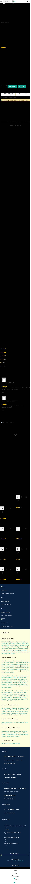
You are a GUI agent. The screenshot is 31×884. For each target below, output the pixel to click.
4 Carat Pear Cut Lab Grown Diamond (16, 694)
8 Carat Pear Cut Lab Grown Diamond (16, 699)
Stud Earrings (9, 645)
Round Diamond (21, 708)
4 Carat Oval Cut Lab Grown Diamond (16, 679)
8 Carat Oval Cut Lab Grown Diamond (16, 684)
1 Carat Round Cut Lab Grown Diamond (11, 661)
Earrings (3, 645)
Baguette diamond (24, 714)
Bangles (13, 653)
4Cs (10, 743)
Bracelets (4, 650)
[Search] (22, 1)
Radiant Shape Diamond (13, 732)
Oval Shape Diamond (15, 731)
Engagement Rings (13, 641)
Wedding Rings (23, 641)
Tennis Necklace (21, 652)
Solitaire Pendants (24, 645)
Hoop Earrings (5, 648)
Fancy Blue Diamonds (18, 722)
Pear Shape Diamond (15, 709)
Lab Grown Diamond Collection (9, 708)
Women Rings (5, 641)
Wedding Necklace (11, 652)
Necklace (4, 652)
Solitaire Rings (5, 643)
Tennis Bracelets (11, 650)
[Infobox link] (15, 590)
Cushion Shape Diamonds (13, 714)
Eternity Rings (25, 643)
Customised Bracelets (21, 650)
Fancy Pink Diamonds (7, 722)
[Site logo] (15, 1)
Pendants (16, 645)
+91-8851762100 (14, 837)
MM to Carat (5, 743)
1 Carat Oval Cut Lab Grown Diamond (11, 676)
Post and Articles (16, 743)
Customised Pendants (22, 648)
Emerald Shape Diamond (13, 711)
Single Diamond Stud (22, 647)
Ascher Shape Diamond (12, 713)
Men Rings (12, 643)
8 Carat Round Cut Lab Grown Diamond (16, 669)
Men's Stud (13, 647)
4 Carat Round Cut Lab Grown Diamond (16, 664)
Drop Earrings (12, 648)
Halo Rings (18, 643)
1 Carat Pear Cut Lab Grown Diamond (11, 690)
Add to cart (12, 86)
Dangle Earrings (5, 647)
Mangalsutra (7, 653)
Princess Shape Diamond (13, 734)
